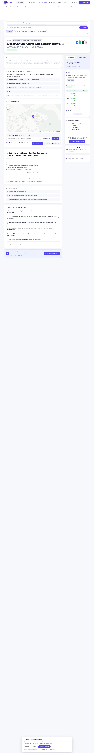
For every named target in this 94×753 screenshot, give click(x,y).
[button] (33, 116)
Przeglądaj (32, 2)
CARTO (58, 131)
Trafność (10, 31)
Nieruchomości (63, 2)
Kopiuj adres (71, 80)
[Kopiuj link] (86, 42)
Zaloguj (75, 2)
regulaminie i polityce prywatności (47, 749)
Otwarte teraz (43, 31)
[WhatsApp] (80, 42)
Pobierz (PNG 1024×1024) (78, 141)
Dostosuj (34, 746)
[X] (83, 42)
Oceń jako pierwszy (23, 50)
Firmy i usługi (27, 23)
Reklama (53, 2)
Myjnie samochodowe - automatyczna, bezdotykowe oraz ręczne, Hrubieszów (28, 199)
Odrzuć (27, 746)
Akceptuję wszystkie (44, 746)
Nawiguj (71, 57)
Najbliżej (33, 31)
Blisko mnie (43, 2)
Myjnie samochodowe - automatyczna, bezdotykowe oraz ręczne (27, 40)
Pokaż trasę (55, 138)
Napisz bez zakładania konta (33, 178)
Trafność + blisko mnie (21, 31)
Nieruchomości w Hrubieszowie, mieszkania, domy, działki (23, 195)
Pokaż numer (78, 114)
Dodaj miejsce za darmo (53, 253)
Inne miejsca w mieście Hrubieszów (17, 191)
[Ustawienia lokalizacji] (87, 33)
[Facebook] (77, 42)
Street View (82, 57)
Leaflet (41, 131)
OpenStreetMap (48, 131)
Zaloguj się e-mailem (34, 172)
